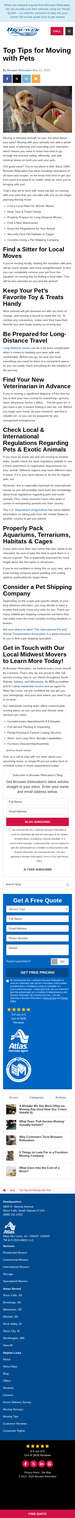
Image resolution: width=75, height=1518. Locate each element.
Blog (6, 1373)
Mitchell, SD (10, 1316)
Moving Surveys (13, 1409)
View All (8, 1345)
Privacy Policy (31, 1472)
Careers (8, 1395)
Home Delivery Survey (17, 1402)
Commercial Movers (15, 1259)
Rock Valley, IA (12, 1323)
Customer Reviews (15, 1423)
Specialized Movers (15, 1281)
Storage (8, 1274)
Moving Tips (10, 1416)
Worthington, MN (13, 1338)
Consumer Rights (14, 1430)
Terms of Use (49, 856)
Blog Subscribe (37, 821)
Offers (7, 1380)
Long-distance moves (16, 348)
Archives (60, 1097)
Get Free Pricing (38, 972)
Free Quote (37, 1513)
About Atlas (10, 1366)
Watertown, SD (12, 1309)
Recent (13, 1097)
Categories (37, 1097)
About (6, 1359)
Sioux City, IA (11, 1331)
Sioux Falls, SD (12, 1295)
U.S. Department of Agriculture (28, 509)
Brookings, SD (12, 1302)
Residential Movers (15, 1252)
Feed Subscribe (39, 869)
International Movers (16, 1266)
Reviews (8, 1387)
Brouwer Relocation (19, 70)
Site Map (46, 1472)
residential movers (32, 686)
